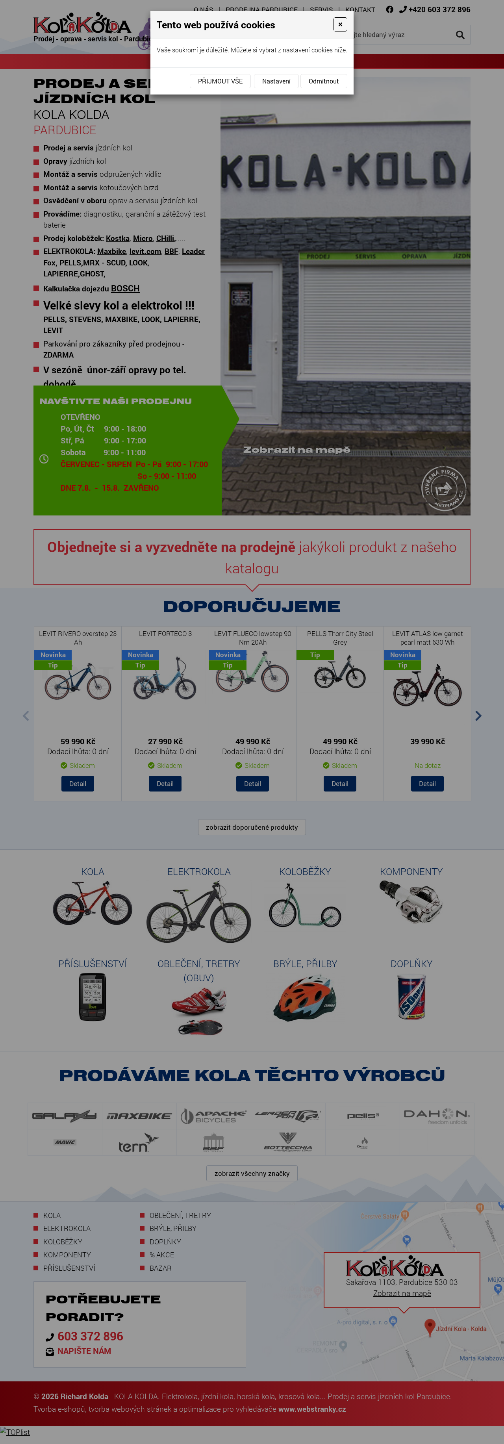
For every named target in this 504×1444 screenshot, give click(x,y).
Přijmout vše (220, 81)
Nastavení (276, 81)
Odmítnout (324, 81)
